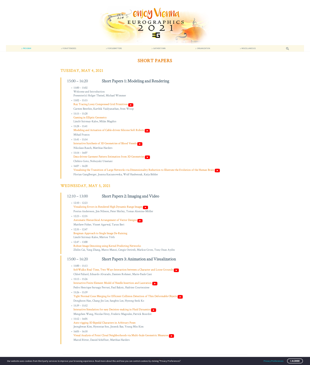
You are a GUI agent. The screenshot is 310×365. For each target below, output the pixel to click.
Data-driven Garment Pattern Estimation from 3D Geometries (108, 156)
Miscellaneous (249, 48)
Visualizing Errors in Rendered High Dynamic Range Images (107, 206)
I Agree (295, 361)
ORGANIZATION (203, 48)
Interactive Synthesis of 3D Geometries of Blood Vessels (105, 143)
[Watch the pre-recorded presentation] (131, 104)
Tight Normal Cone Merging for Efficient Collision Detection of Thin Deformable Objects (125, 296)
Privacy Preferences (274, 361)
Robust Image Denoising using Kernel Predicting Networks (107, 245)
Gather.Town (159, 48)
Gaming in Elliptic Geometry (90, 117)
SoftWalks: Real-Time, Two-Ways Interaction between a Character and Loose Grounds (123, 269)
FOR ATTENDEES (69, 48)
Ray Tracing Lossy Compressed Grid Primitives (100, 104)
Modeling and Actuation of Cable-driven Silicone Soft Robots (108, 130)
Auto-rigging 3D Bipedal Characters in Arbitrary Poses (104, 322)
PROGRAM (27, 48)
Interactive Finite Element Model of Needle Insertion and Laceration (112, 282)
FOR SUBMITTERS (115, 48)
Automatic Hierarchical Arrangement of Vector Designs (105, 220)
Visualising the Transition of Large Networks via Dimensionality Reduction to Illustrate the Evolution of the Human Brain (143, 169)
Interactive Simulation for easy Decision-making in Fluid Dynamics (111, 309)
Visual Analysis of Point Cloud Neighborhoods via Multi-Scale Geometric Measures (120, 335)
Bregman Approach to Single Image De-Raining (100, 233)
